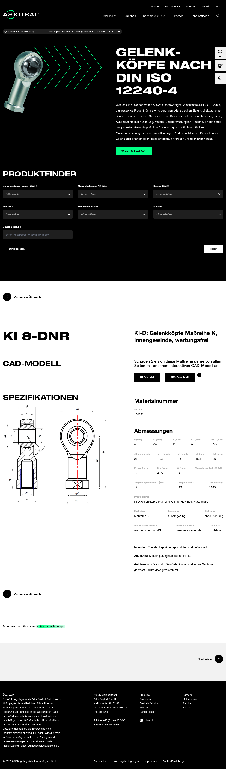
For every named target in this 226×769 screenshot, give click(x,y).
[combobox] (38, 194)
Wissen (144, 707)
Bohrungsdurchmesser (20, 185)
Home (5, 31)
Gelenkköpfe (29, 31)
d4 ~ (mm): (164, 453)
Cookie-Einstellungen (174, 761)
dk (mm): (200, 453)
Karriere (187, 694)
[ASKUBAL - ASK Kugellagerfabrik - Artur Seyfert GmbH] (21, 14)
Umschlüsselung (12, 226)
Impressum (150, 761)
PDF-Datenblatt (180, 377)
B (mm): (177, 439)
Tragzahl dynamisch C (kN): (149, 482)
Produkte (15, 31)
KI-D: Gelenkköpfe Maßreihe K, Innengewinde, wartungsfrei (72, 31)
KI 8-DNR (114, 31)
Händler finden (148, 711)
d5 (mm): (183, 453)
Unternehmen (190, 699)
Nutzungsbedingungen (50, 626)
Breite (161, 185)
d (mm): (138, 439)
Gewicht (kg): (216, 482)
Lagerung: (173, 511)
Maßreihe (8, 206)
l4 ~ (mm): (162, 468)
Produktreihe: (141, 496)
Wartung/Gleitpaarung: (146, 525)
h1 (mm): (218, 453)
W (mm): (181, 468)
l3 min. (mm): (141, 468)
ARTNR (138, 409)
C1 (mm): (196, 439)
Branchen (145, 699)
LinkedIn (149, 720)
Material (157, 206)
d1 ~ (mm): (217, 439)
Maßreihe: (139, 511)
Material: (216, 525)
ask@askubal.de (111, 724)
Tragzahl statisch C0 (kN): (209, 468)
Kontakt (187, 707)
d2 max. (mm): (142, 453)
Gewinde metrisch (88, 206)
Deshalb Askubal (149, 703)
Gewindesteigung (92, 185)
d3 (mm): (157, 439)
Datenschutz (101, 761)
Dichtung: (210, 511)
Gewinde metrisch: (185, 525)
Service (187, 703)
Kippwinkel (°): (186, 482)
